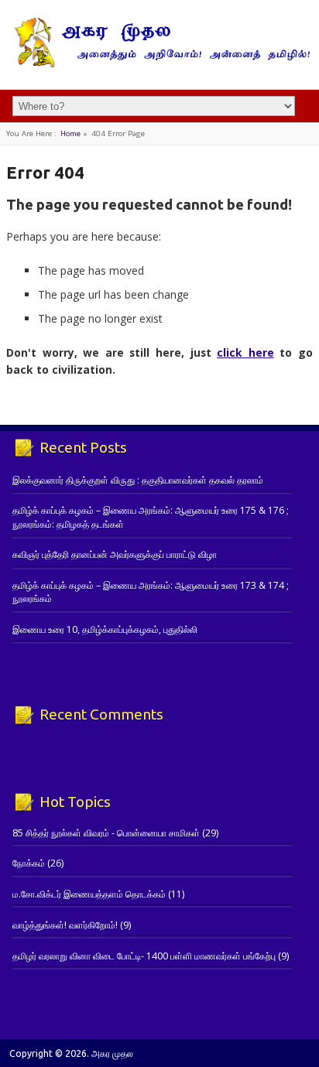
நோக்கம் (28, 863)
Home (70, 133)
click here (245, 352)
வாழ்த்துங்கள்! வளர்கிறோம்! (65, 925)
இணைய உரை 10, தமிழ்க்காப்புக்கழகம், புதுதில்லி (104, 629)
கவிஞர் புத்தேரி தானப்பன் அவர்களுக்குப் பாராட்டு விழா (114, 554)
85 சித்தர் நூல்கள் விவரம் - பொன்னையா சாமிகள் (106, 833)
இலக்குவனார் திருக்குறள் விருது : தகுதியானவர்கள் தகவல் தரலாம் (137, 480)
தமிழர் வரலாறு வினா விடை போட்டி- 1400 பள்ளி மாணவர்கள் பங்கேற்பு (144, 956)
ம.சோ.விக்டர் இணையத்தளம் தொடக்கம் (89, 894)
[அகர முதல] (159, 64)
